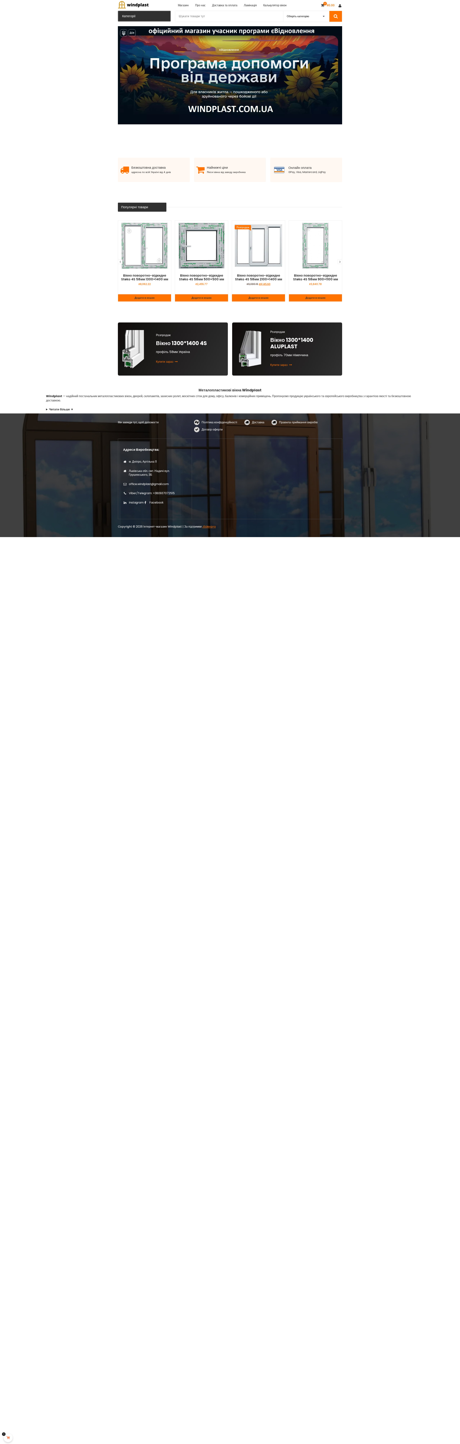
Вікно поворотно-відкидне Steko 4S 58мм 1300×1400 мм (144, 277)
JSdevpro (209, 527)
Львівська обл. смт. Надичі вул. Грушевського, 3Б (149, 473)
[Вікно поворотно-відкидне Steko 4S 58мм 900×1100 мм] (315, 246)
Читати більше (59, 409)
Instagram (136, 502)
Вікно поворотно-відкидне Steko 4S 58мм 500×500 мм (201, 277)
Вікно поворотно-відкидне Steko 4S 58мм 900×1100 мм (315, 277)
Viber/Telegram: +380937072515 (152, 493)
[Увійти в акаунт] (340, 5)
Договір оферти (212, 429)
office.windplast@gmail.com (149, 484)
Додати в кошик (145, 297)
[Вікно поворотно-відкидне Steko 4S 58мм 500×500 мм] (201, 246)
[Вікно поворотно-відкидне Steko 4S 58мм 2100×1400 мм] (258, 246)
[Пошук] (335, 16)
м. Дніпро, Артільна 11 (143, 462)
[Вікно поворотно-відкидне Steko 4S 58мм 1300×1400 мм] (144, 246)
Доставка (258, 422)
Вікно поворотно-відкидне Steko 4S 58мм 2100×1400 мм (258, 277)
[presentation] (120, 262)
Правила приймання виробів (298, 422)
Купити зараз (165, 362)
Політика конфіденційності (219, 422)
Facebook (156, 502)
